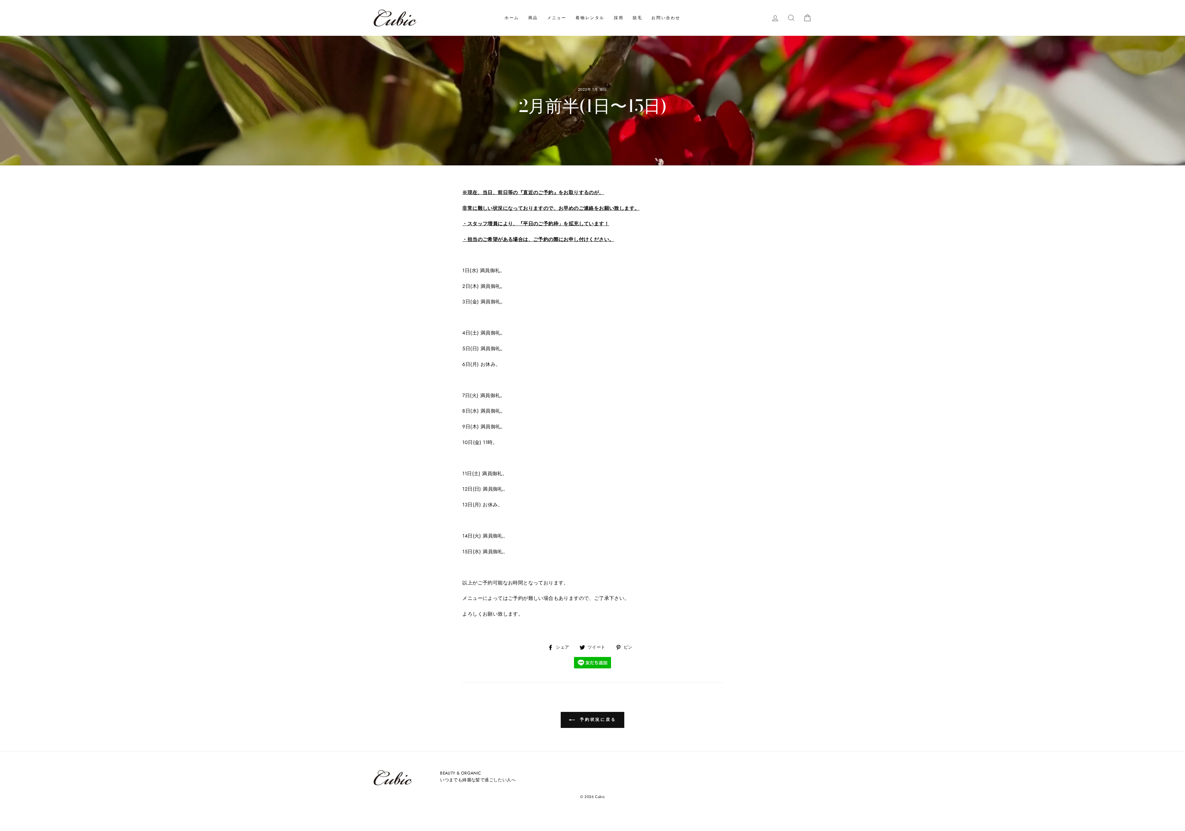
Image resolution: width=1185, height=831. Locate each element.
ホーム (512, 18)
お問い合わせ (665, 18)
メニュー (556, 18)
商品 (533, 18)
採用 (618, 18)
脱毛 (637, 18)
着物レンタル (590, 18)
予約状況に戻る (596, 719)
